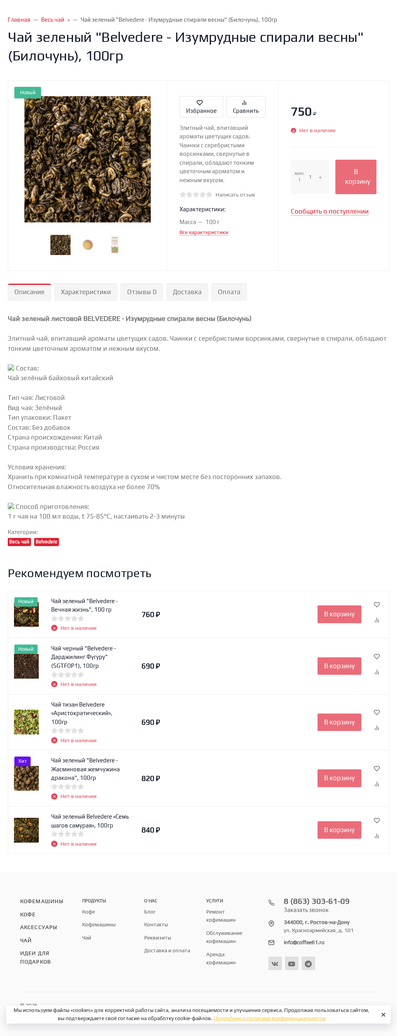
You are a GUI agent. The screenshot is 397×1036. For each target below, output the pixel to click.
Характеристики (86, 292)
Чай (26, 940)
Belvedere (46, 542)
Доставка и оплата (167, 950)
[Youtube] (292, 963)
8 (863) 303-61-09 (317, 900)
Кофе (28, 914)
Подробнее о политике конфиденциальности (270, 1018)
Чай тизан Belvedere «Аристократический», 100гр (81, 713)
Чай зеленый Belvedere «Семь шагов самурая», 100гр (90, 821)
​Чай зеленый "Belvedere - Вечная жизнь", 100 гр (84, 605)
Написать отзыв (235, 194)
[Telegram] (308, 963)
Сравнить (246, 110)
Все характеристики (204, 232)
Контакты (156, 924)
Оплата (229, 292)
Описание (29, 292)
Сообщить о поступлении (330, 211)
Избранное (201, 110)
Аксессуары (38, 927)
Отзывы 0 (142, 292)
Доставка (187, 292)
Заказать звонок (306, 910)
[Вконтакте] (275, 963)
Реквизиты (157, 937)
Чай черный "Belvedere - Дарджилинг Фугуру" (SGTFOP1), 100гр (83, 657)
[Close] (382, 1015)
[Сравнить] (377, 620)
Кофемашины (42, 901)
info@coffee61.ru (304, 942)
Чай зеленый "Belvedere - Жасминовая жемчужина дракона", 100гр (85, 769)
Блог (150, 911)
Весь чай (19, 542)
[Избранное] (377, 605)
